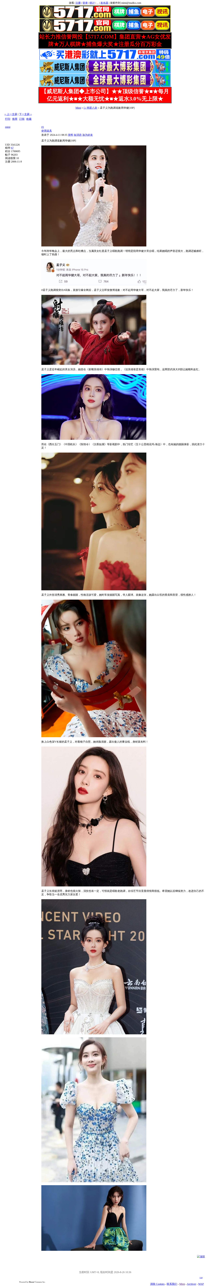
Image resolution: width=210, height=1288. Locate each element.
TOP (201, 1278)
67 (12, 147)
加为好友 (87, 134)
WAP (201, 1284)
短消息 (78, 134)
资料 (70, 134)
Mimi (78, 107)
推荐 (14, 119)
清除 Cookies (157, 1284)
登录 (85, 2)
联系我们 (172, 1284)
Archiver (191, 1284)
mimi (7, 127)
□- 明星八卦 (90, 107)
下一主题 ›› (25, 114)
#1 (42, 127)
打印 (7, 119)
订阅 (21, 119)
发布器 (104, 2)
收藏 (29, 119)
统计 (92, 2)
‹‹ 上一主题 (10, 114)
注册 (78, 2)
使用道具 (46, 130)
